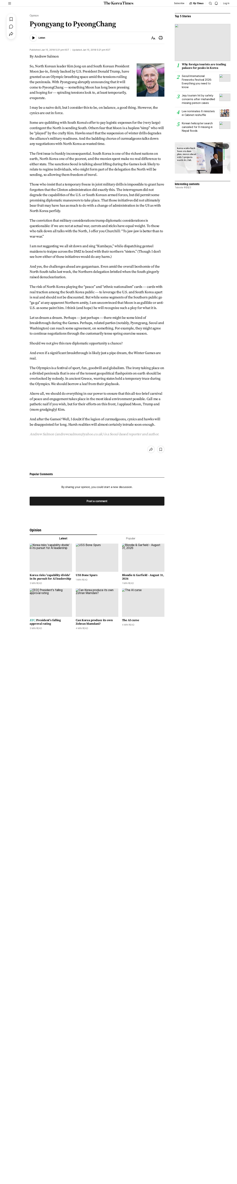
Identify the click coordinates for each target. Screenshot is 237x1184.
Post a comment (97, 501)
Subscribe (179, 3)
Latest (63, 538)
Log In (226, 3)
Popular (130, 538)
